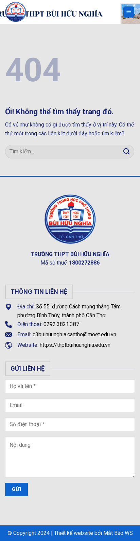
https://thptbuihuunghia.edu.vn (75, 345)
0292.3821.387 (61, 324)
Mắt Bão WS (118, 533)
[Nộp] (127, 151)
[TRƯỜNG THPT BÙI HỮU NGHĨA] (47, 12)
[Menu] (129, 12)
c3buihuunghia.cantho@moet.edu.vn (74, 334)
